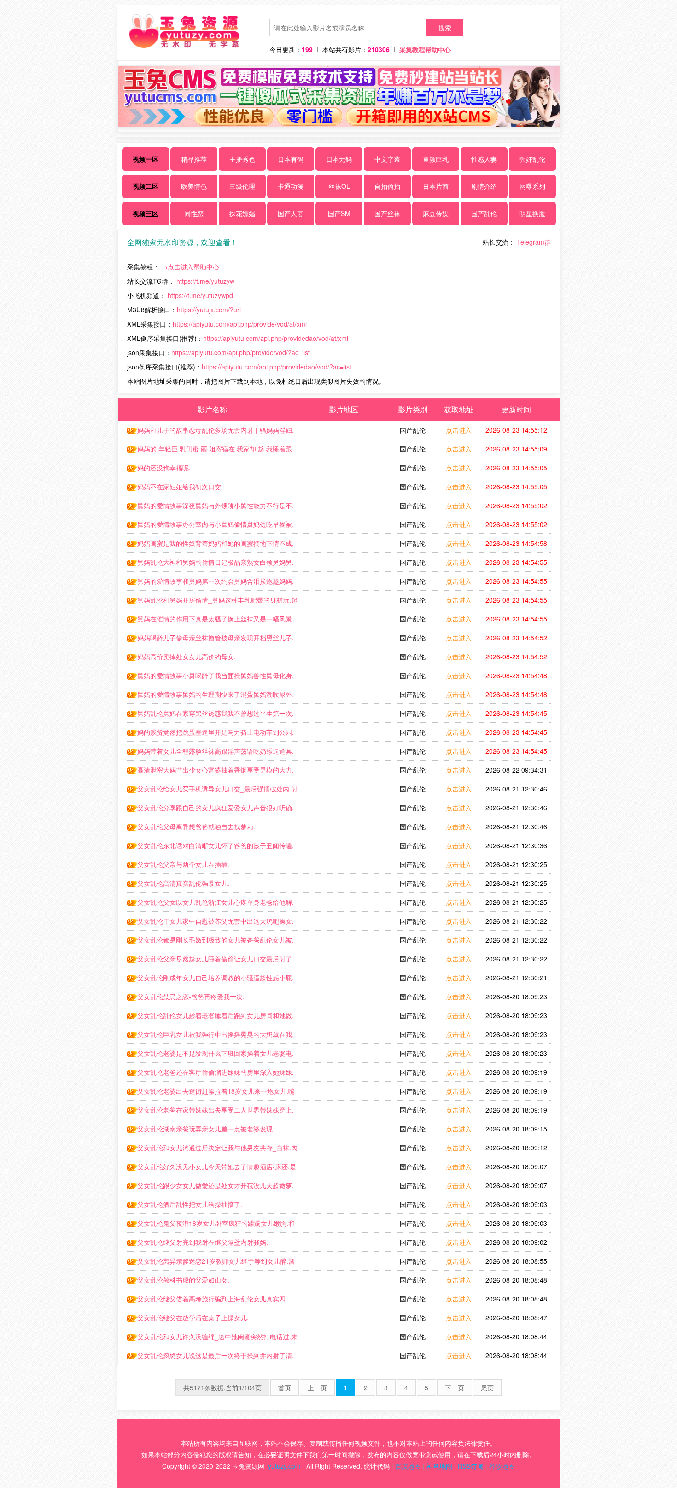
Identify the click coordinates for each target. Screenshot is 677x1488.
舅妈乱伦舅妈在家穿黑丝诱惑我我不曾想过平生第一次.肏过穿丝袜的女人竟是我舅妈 (210, 715)
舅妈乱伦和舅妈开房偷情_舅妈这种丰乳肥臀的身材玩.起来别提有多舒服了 (212, 602)
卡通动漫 (290, 186)
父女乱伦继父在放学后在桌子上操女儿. (193, 1317)
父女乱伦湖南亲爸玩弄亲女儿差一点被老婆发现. (205, 1128)
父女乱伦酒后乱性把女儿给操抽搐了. (189, 1204)
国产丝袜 (387, 213)
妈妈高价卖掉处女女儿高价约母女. (186, 656)
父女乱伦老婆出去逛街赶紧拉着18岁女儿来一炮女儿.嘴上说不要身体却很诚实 (211, 1093)
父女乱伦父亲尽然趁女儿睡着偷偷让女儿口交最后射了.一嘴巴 (210, 961)
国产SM (339, 213)
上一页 (317, 1387)
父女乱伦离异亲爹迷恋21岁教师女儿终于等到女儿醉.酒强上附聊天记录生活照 (211, 1263)
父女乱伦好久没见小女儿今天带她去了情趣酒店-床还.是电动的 (211, 1169)
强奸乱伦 (532, 159)
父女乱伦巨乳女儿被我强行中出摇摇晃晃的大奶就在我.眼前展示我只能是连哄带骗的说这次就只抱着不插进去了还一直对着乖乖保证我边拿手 (211, 1036)
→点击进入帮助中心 (190, 266)
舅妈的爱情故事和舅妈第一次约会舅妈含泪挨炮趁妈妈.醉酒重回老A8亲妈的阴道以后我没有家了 (210, 583)
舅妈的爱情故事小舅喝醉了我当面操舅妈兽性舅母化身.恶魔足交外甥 (210, 678)
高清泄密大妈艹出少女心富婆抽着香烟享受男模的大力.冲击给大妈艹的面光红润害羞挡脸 (210, 772)
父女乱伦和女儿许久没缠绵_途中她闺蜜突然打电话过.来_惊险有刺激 (212, 1339)
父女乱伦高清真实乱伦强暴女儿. (183, 883)
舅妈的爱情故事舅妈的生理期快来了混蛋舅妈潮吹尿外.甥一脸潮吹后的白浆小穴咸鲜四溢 (210, 696)
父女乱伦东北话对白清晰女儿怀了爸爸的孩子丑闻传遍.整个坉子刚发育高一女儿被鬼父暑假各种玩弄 (210, 848)
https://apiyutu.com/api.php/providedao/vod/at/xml (275, 338)
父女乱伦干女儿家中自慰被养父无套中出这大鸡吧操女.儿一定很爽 (210, 923)
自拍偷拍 (387, 186)
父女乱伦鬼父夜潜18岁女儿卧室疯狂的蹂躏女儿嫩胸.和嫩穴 (211, 1225)
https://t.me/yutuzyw (205, 281)
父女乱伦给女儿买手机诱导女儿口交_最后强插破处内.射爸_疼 (212, 791)
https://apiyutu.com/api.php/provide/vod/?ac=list (240, 352)
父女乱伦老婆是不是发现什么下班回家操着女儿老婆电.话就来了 (210, 1055)
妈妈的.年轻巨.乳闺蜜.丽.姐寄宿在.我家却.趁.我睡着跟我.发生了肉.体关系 (209, 451)
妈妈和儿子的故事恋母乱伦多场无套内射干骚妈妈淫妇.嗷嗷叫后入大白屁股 (210, 432)
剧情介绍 (484, 186)
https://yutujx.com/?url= (211, 309)
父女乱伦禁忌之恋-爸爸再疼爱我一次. (191, 996)
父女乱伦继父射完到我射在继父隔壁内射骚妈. (202, 1242)
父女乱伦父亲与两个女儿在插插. (183, 864)
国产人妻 (290, 213)
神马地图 (439, 1465)
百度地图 (408, 1465)
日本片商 (436, 186)
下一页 (454, 1387)
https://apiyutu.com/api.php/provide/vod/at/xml (240, 323)
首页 (284, 1387)
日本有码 (290, 159)
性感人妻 (484, 159)
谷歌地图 (502, 1465)
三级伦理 (242, 186)
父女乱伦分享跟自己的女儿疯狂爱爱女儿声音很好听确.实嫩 (210, 810)
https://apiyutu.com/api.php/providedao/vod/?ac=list (276, 366)
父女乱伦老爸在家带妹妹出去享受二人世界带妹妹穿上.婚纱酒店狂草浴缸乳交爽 (210, 1112)
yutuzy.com (284, 1465)
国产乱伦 (484, 213)
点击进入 (459, 429)
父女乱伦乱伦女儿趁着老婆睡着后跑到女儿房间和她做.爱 (210, 1018)
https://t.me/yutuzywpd (200, 295)
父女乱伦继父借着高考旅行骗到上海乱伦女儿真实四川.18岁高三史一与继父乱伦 (206, 1301)
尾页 (487, 1387)
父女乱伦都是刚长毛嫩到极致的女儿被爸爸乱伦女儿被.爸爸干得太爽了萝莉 (210, 942)
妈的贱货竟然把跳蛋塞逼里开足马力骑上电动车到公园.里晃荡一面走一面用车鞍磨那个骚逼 (210, 734)
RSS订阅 (471, 1465)
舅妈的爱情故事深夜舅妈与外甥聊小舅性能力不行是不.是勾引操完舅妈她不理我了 (210, 508)
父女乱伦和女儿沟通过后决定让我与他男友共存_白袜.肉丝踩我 (212, 1150)
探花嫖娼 (242, 213)
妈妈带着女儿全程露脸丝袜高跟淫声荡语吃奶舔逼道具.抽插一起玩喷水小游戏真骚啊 (210, 753)
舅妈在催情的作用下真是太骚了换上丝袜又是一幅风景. (215, 618)
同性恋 (194, 213)
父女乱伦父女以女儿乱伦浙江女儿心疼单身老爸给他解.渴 (210, 904)
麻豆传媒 (436, 213)
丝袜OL (339, 186)
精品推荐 (194, 159)
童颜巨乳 (436, 159)
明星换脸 (532, 213)
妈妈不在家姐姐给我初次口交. (180, 486)
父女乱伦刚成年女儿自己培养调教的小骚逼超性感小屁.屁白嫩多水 (210, 980)
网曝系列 (532, 186)
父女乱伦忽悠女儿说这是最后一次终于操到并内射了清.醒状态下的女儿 (210, 1358)
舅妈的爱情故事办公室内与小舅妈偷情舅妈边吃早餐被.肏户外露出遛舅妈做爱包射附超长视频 (210, 526)
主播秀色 (242, 159)
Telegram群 (534, 241)
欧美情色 (194, 186)
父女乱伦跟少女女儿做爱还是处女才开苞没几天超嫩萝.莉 (210, 1188)
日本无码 (339, 159)
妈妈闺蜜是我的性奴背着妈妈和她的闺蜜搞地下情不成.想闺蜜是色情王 (210, 545)
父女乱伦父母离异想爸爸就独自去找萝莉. (196, 826)
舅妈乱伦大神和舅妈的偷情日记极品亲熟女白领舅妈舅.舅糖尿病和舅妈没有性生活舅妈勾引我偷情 (210, 564)
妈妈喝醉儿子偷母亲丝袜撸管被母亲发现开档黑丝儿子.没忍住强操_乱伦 (210, 640)
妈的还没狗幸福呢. (164, 467)
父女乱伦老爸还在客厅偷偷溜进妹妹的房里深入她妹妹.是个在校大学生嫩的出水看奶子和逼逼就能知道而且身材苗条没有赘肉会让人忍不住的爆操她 (211, 1074)
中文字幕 (387, 159)
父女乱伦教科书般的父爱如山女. (183, 1279)
